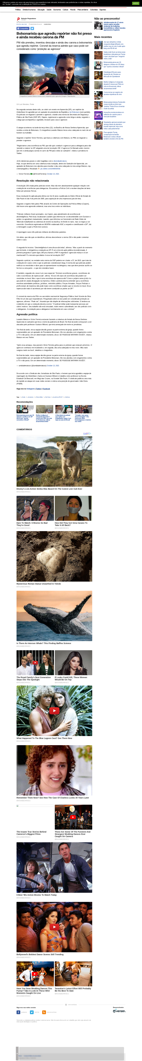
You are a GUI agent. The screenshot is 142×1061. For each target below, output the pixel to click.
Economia (57, 10)
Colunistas (94, 10)
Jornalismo (30, 397)
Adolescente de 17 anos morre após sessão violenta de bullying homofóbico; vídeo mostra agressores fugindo (114, 26)
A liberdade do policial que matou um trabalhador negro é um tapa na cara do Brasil (63, 417)
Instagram (30, 389)
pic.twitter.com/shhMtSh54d (50, 169)
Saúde (49, 10)
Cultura (65, 10)
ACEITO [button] (135, 3)
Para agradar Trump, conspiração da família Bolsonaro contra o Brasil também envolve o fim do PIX (113, 135)
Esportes (103, 10)
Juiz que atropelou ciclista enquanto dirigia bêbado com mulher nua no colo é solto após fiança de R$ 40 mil (114, 45)
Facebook (46, 389)
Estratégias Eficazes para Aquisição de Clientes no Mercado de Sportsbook (112, 74)
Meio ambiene (82, 10)
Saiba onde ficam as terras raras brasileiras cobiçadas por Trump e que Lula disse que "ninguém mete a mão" (114, 55)
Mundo (72, 10)
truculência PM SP (57, 397)
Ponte (32, 104)
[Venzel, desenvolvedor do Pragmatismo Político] (119, 1010)
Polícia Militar (22, 24)
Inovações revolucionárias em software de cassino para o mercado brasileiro (114, 114)
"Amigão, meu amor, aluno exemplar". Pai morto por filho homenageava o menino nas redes (83, 418)
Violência (67, 397)
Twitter (38, 389)
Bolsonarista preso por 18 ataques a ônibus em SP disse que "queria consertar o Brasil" (25, 417)
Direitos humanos (29, 10)
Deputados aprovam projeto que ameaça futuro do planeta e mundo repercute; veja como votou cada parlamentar (114, 125)
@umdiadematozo (60, 161)
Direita (23, 397)
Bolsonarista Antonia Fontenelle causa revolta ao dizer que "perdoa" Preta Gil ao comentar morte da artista (114, 105)
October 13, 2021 (53, 174)
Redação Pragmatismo (28, 18)
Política (18, 10)
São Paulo (48, 397)
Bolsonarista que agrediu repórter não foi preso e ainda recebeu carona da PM (54, 35)
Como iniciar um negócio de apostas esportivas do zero (113, 93)
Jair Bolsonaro (74, 112)
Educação (41, 10)
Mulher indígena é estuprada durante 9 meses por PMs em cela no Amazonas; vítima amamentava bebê (44, 418)
